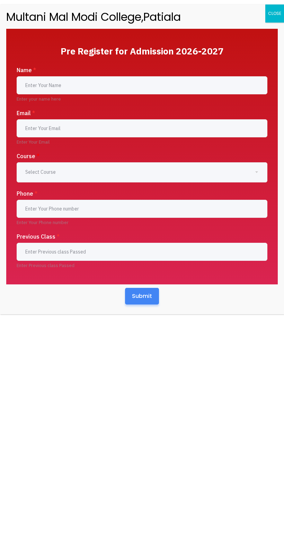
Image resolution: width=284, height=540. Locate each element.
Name (26, 70)
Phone (27, 193)
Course (28, 156)
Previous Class (38, 236)
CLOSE (274, 13)
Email (26, 113)
